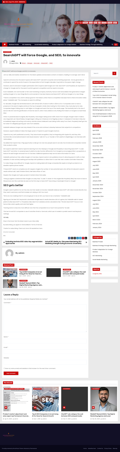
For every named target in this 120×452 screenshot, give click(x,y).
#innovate (36, 63)
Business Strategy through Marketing (91, 44)
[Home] (4, 44)
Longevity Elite (97, 274)
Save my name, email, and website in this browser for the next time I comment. (30, 368)
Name (6, 337)
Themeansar (33, 448)
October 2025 (97, 154)
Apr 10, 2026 (8, 419)
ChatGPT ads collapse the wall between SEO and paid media (74, 273)
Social (90, 22)
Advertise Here (92, 448)
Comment (7, 303)
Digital (115, 22)
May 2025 (96, 173)
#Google (29, 63)
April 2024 (96, 216)
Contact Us (100, 448)
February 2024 (97, 224)
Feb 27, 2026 (66, 276)
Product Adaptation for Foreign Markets (64, 44)
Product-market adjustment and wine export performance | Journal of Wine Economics (104, 89)
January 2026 (97, 142)
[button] (112, 44)
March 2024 (96, 220)
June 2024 (96, 208)
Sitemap (115, 448)
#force (23, 63)
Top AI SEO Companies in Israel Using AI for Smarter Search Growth (30, 274)
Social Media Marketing (42, 44)
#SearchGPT (44, 63)
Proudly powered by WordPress (10, 448)
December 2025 (98, 146)
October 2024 (97, 192)
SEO (99, 22)
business (104, 22)
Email (6, 347)
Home (85, 448)
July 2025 (96, 165)
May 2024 (96, 212)
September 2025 (98, 158)
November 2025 (98, 150)
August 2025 (96, 161)
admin (13, 61)
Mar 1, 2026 (22, 276)
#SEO (51, 63)
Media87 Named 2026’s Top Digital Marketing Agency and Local (30, 285)
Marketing (85, 22)
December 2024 (98, 185)
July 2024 (96, 204)
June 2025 (96, 169)
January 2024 (97, 227)
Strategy (110, 22)
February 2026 (97, 138)
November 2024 (98, 189)
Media (95, 22)
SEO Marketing (26, 44)
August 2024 (96, 200)
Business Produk (14, 44)
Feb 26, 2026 (23, 287)
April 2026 (96, 130)
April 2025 (96, 177)
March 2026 (96, 134)
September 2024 (98, 196)
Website (6, 358)
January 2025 (97, 181)
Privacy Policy (108, 448)
